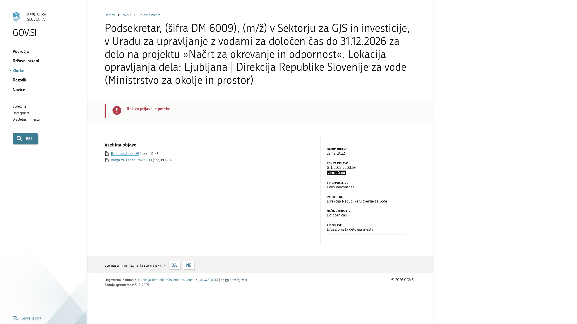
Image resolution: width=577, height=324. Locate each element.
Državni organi (26, 61)
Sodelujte (19, 106)
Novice (19, 89)
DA (174, 265)
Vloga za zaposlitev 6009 (131, 160)
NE (188, 265)
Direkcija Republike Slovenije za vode (165, 280)
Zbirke (18, 70)
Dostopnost (21, 113)
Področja (21, 51)
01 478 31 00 (209, 280)
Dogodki (20, 80)
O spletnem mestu (26, 119)
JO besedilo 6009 (125, 153)
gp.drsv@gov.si (236, 280)
